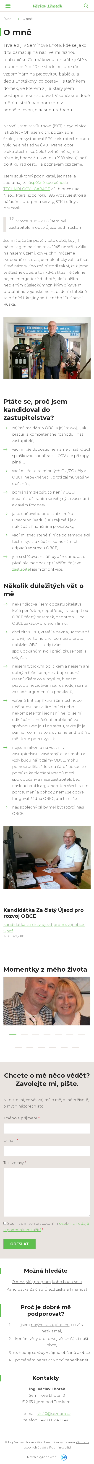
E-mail (10, 1140)
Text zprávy (14, 1163)
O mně (18, 1282)
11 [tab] (47, 1041)
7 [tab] (81, 1034)
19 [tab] (64, 1047)
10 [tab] (35, 1041)
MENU (8, 5)
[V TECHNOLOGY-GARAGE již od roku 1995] (47, 348)
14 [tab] (81, 1041)
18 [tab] (52, 1047)
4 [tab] (47, 1034)
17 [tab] (41, 1047)
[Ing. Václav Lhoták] (47, 6)
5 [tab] (58, 1034)
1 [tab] (12, 1034)
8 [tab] (12, 1041)
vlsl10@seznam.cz (53, 1414)
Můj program (38, 1282)
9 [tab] (24, 1041)
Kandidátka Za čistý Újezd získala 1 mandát (47, 1289)
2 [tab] (24, 1034)
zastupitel (21, 569)
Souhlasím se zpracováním (46, 1226)
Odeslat (19, 1244)
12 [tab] (58, 1041)
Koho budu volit (67, 1282)
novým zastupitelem (50, 1325)
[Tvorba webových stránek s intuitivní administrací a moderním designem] (63, 1457)
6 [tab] (69, 1034)
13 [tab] (69, 1041)
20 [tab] (75, 1047)
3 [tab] (35, 1034)
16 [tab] (29, 1047)
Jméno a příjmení (21, 1118)
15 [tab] (18, 1047)
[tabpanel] (47, 1001)
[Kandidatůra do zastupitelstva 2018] (47, 857)
